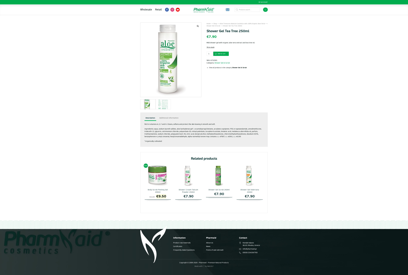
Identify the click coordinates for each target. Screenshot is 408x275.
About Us (209, 243)
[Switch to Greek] (228, 10)
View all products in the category (228, 68)
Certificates (177, 246)
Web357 (210, 266)
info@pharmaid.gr (250, 249)
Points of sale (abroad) (214, 250)
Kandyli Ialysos (248, 243)
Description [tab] (150, 118)
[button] (198, 26)
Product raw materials (182, 243)
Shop (215, 24)
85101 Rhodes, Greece (251, 245)
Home (209, 24)
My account (263, 2)
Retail (158, 9)
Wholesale (146, 9)
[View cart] (265, 10)
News (208, 246)
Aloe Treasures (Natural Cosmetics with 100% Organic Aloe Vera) (242, 24)
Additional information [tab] (168, 118)
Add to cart (221, 54)
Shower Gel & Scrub (213, 26)
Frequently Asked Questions (184, 250)
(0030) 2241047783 (250, 253)
